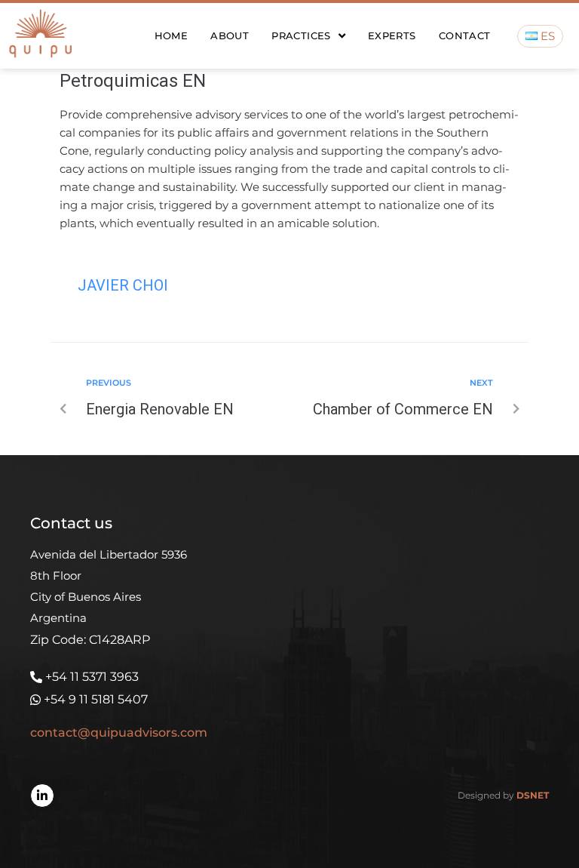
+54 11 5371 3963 (92, 676)
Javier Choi (123, 285)
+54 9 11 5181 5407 (96, 699)
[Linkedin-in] (42, 795)
